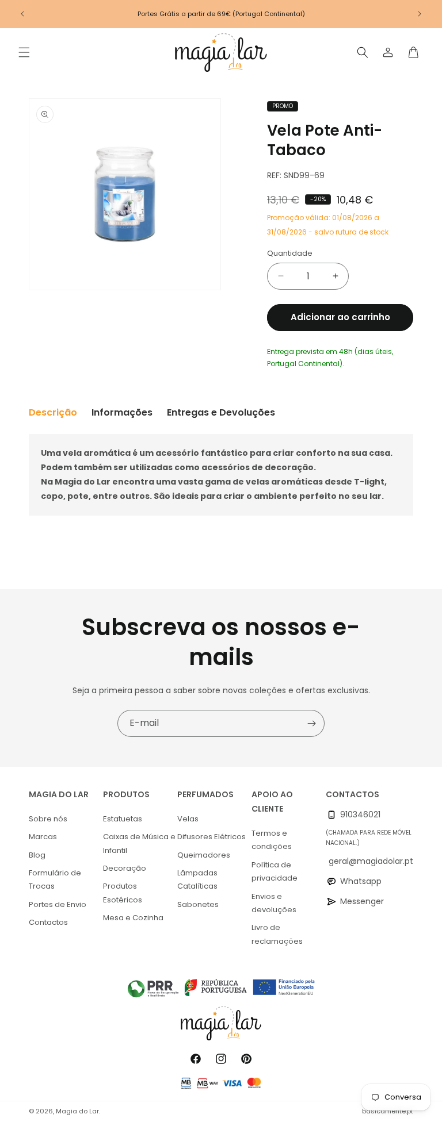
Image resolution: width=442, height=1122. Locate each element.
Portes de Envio (57, 904)
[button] (24, 52)
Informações (122, 412)
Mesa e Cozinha (133, 917)
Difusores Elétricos (211, 836)
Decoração (124, 868)
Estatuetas (122, 818)
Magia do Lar (77, 1111)
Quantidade (290, 253)
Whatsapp (361, 881)
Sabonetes (198, 904)
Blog (37, 855)
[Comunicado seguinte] (419, 13)
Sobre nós (48, 818)
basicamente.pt (387, 1111)
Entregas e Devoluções (221, 412)
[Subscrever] (311, 723)
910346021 (360, 814)
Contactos (48, 922)
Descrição (53, 412)
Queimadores (203, 855)
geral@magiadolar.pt (371, 861)
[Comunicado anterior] (22, 13)
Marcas (43, 836)
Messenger (362, 901)
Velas (188, 818)
